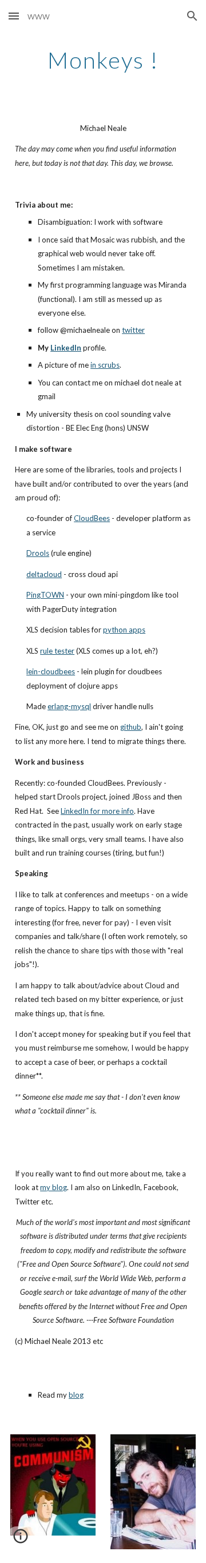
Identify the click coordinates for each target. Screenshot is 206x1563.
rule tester (57, 650)
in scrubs (105, 364)
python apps (124, 629)
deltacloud (44, 574)
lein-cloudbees (50, 671)
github (130, 726)
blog (76, 1394)
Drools (37, 553)
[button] (13, 15)
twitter (133, 330)
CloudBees (92, 518)
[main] (103, 60)
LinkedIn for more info (97, 811)
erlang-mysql (69, 706)
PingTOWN (45, 594)
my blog (53, 1187)
